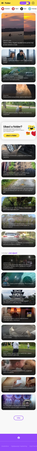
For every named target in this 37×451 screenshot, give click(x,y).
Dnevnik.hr (7, 8)
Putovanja (34, 8)
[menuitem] (33, 3)
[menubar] (33, 3)
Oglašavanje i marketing (19, 446)
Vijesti (16, 8)
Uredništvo (5, 446)
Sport (25, 8)
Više (18, 418)
